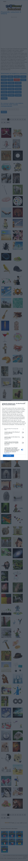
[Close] (25, 403)
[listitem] (14, 429)
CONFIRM (8, 455)
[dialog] (14, 430)
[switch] (22, 432)
